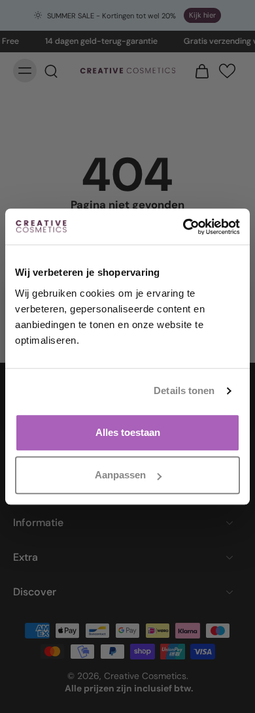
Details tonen (184, 390)
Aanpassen (120, 474)
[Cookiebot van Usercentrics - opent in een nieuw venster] (183, 226)
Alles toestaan (127, 432)
